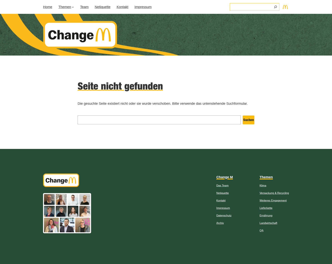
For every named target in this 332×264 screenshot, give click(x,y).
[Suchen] (275, 7)
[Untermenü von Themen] (73, 7)
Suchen (248, 120)
